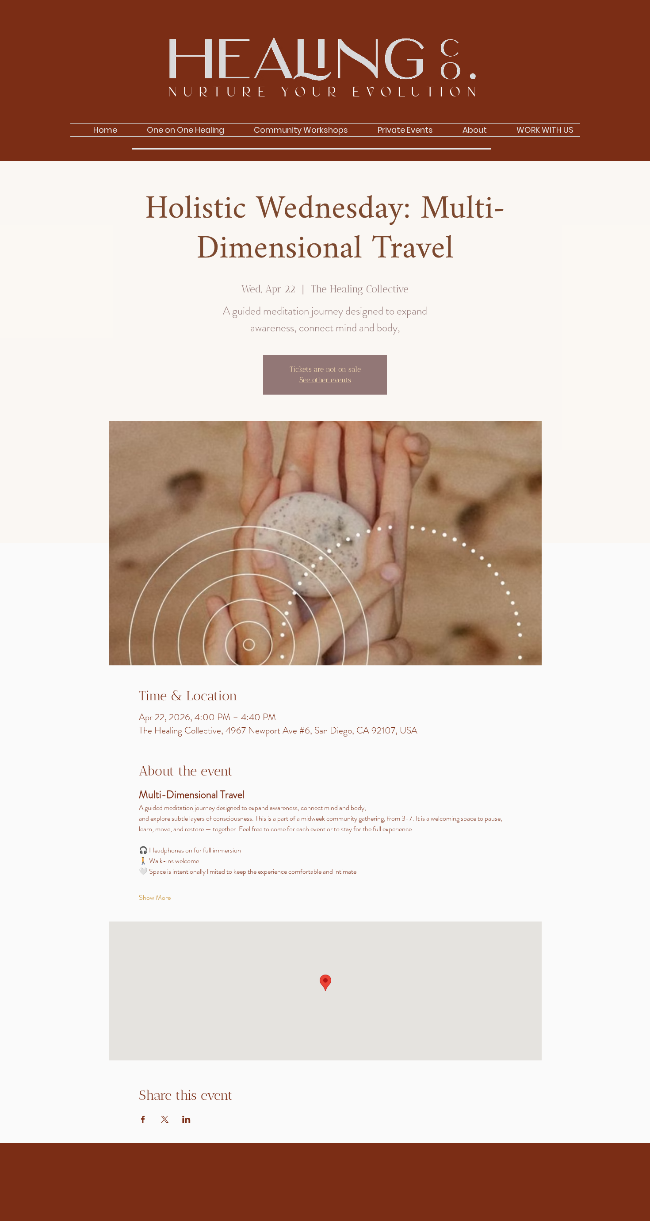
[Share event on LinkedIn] (186, 1119)
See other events (325, 380)
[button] (466, 130)
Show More (155, 897)
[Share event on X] (165, 1119)
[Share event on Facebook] (143, 1119)
